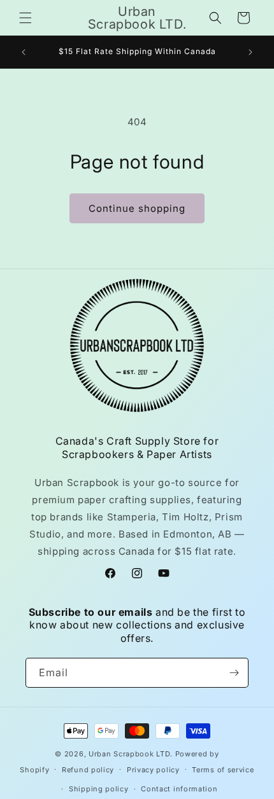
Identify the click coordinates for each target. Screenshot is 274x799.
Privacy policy (153, 769)
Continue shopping (137, 208)
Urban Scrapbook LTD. (131, 753)
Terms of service (223, 769)
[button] (25, 18)
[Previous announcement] (24, 52)
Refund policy (88, 769)
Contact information (179, 788)
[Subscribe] (234, 673)
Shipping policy (99, 788)
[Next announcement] (250, 52)
